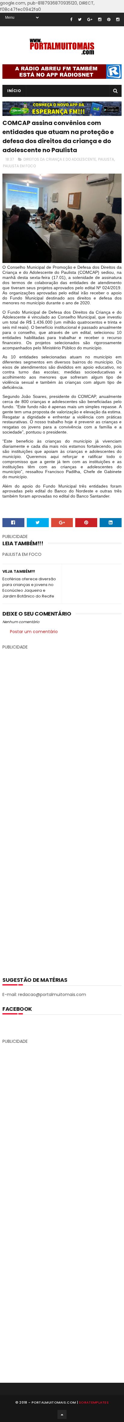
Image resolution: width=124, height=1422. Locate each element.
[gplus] (90, 19)
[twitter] (80, 19)
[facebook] (71, 19)
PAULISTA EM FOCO (19, 165)
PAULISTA (106, 159)
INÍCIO (14, 90)
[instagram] (100, 19)
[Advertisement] (62, 808)
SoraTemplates (94, 1402)
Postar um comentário (34, 632)
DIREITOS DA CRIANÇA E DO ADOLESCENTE (59, 159)
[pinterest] (109, 19)
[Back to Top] (62, 1414)
